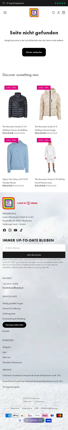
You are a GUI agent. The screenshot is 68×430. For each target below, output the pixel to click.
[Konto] (58, 12)
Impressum (15, 408)
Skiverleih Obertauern (12, 362)
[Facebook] (4, 230)
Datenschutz (27, 408)
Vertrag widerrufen (14, 324)
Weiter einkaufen (34, 52)
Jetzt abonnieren (34, 255)
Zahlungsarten (9, 313)
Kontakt (6, 331)
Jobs (4, 352)
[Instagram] (10, 230)
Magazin (7, 347)
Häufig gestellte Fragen (13, 303)
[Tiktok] (21, 230)
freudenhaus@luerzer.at (13, 287)
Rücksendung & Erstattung (14, 318)
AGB (36, 408)
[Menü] (5, 12)
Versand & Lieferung (11, 308)
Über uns (6, 357)
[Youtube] (15, 230)
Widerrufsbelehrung (49, 408)
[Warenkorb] (63, 12)
